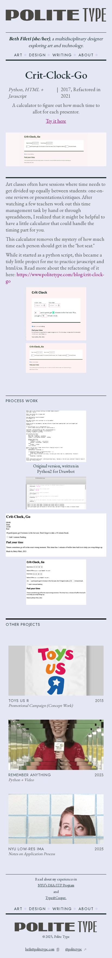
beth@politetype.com (39, 949)
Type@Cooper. (55, 897)
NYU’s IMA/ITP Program (56, 885)
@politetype (73, 949)
